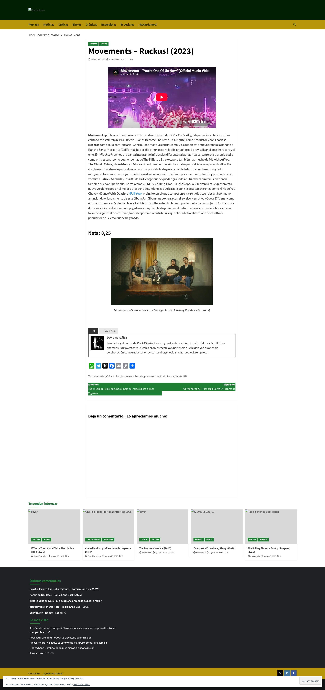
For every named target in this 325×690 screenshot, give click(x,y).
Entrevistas (108, 25)
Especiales (127, 25)
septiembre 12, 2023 (118, 59)
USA (185, 376)
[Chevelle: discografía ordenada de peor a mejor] (108, 526)
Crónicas (91, 25)
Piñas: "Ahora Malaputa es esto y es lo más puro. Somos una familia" (69, 642)
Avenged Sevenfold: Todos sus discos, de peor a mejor (60, 637)
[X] (280, 673)
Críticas (63, 25)
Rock (163, 376)
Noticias (48, 25)
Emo (118, 376)
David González (98, 59)
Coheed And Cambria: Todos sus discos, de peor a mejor (62, 647)
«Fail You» (135, 193)
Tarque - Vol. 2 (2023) (42, 652)
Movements (127, 376)
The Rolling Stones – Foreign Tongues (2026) (73, 588)
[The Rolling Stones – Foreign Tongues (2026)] (271, 526)
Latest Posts (110, 331)
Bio (94, 331)
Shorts (77, 25)
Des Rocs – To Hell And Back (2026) (61, 594)
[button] (294, 25)
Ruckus (170, 376)
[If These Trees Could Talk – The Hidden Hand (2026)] (54, 526)
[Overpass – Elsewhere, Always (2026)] (217, 526)
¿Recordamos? (147, 25)
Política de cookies (81, 684)
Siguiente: (209, 387)
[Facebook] (294, 673)
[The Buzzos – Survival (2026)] (162, 526)
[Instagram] (287, 673)
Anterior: (121, 389)
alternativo (99, 376)
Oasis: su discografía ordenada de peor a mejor (75, 600)
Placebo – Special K (55, 612)
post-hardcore (151, 376)
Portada (33, 25)
